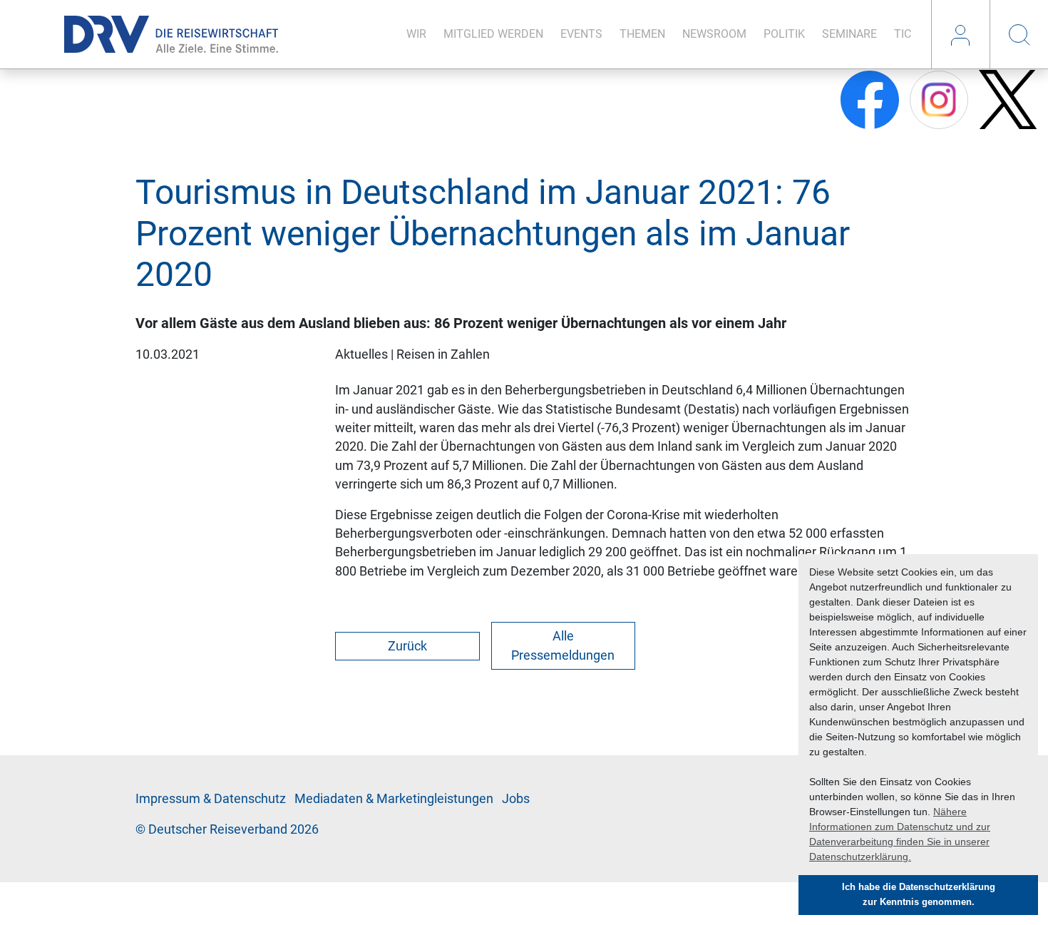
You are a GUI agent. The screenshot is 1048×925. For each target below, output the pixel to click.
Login (960, 34)
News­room (714, 34)
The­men (642, 34)
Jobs (516, 799)
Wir (416, 34)
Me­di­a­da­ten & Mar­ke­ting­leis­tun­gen (393, 799)
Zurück (407, 646)
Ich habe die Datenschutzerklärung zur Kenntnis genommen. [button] (918, 894)
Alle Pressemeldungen (563, 645)
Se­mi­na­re (849, 34)
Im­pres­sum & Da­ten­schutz (210, 799)
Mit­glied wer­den (493, 34)
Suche (1019, 34)
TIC (902, 34)
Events (581, 34)
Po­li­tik (784, 34)
